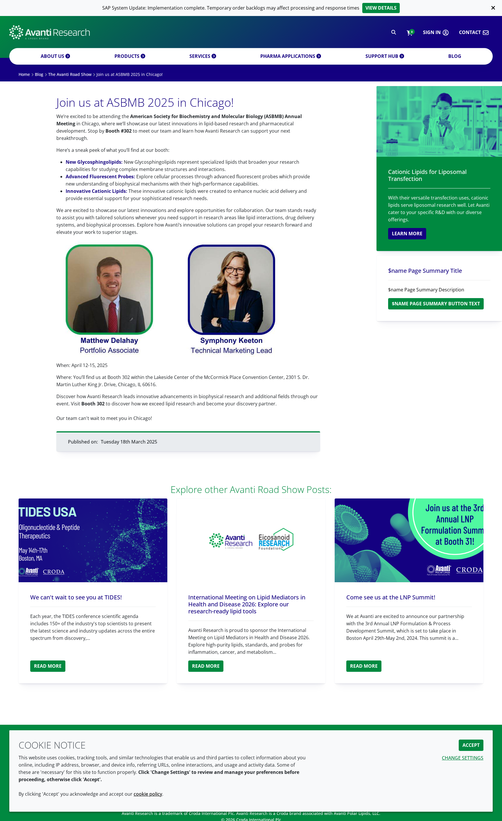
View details (381, 8)
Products (127, 56)
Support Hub (382, 56)
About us (53, 56)
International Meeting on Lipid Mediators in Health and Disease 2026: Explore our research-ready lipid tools (246, 604)
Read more (48, 666)
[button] (409, 32)
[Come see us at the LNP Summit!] (409, 540)
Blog (454, 56)
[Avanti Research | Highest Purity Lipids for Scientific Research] (49, 32)
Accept (471, 745)
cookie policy (148, 794)
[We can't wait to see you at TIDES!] (93, 540)
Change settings (462, 758)
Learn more (407, 233)
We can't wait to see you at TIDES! (76, 597)
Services (200, 56)
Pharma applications (288, 56)
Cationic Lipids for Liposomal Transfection (427, 175)
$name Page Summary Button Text (436, 303)
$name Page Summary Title (425, 271)
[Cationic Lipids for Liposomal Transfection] (439, 121)
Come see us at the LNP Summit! (390, 597)
